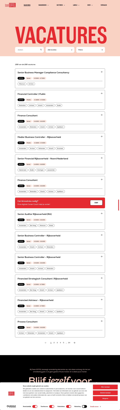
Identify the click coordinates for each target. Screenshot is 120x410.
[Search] (41, 50)
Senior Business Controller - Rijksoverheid (39, 235)
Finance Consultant (28, 115)
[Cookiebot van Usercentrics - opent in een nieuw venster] (11, 406)
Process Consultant (28, 321)
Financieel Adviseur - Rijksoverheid (35, 300)
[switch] (51, 406)
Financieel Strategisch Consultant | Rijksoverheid (43, 278)
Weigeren (105, 398)
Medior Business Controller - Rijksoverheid (39, 137)
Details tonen (94, 406)
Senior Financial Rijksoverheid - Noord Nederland (43, 158)
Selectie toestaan (105, 392)
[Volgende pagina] (74, 343)
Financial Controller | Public (32, 94)
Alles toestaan (105, 387)
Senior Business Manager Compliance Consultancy (43, 72)
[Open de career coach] (118, 205)
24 (69, 343)
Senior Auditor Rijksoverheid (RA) (35, 214)
